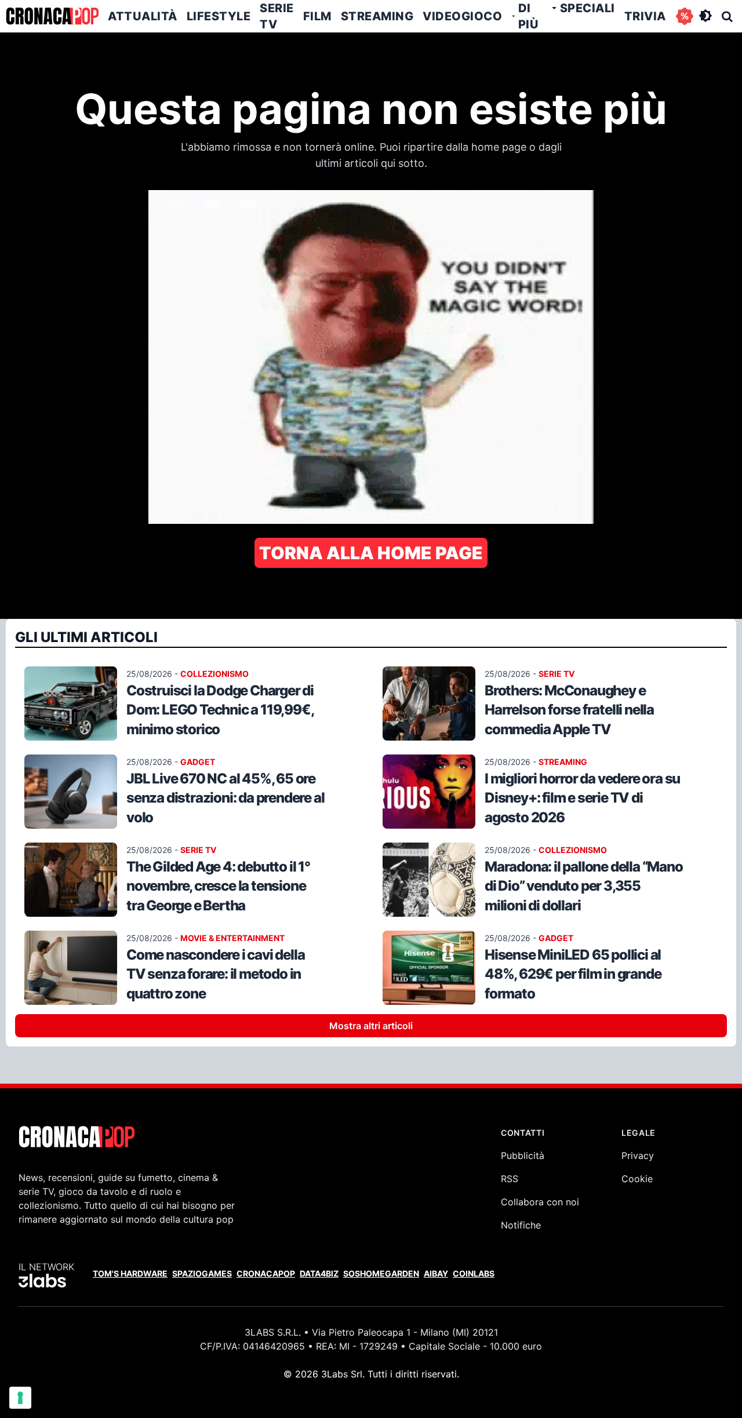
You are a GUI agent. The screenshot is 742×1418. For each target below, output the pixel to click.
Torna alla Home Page (371, 552)
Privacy (637, 1155)
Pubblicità (522, 1155)
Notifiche (521, 1225)
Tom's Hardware (130, 1273)
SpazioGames (202, 1273)
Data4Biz (319, 1273)
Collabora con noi (540, 1202)
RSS (509, 1178)
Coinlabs (473, 1273)
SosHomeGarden (381, 1273)
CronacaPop (266, 1273)
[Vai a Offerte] (684, 16)
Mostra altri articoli (371, 1025)
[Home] (52, 16)
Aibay (436, 1273)
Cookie (637, 1178)
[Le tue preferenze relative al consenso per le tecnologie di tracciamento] (20, 1398)
